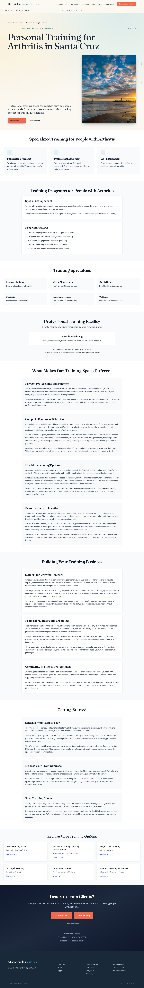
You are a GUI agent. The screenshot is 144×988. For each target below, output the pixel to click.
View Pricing (35, 120)
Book (100, 4)
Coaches (85, 4)
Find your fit (74, 4)
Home (10, 23)
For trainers (110, 4)
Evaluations (90, 967)
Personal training (92, 964)
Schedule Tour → (17, 120)
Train (94, 4)
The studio (62, 964)
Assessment (62, 4)
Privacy (60, 967)
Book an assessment (126, 4)
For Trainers (19, 23)
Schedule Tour (61, 915)
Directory (89, 974)
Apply (60, 970)
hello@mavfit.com (119, 970)
